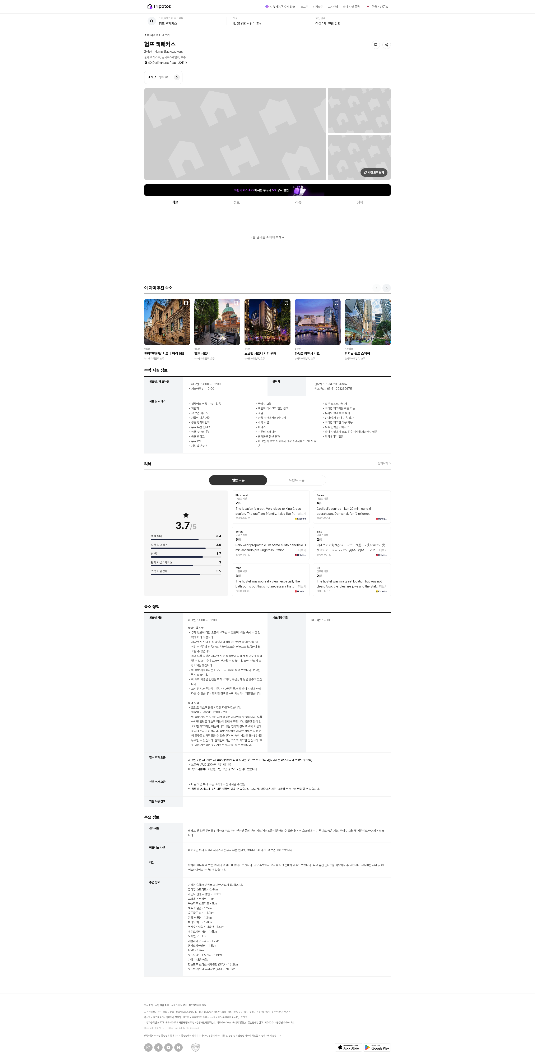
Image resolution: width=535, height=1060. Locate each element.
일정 (235, 18)
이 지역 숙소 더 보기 (158, 35)
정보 (236, 202)
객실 (175, 202)
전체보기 (383, 463)
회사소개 (148, 1005)
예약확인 (318, 6)
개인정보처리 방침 (197, 1005)
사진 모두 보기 (376, 172)
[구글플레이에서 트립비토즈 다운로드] (377, 1047)
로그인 (304, 6)
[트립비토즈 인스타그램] (148, 1047)
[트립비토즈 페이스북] (158, 1047)
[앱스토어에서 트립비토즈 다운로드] (348, 1047)
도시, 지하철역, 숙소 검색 (171, 18)
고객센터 (333, 6)
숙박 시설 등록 (351, 6)
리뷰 (298, 202)
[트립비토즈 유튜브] (168, 1047)
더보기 (302, 514)
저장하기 (376, 45)
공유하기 (386, 45)
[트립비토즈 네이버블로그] (178, 1047)
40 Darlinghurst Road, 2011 (166, 62)
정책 (360, 202)
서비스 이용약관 (179, 1005)
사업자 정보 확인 (187, 1022)
